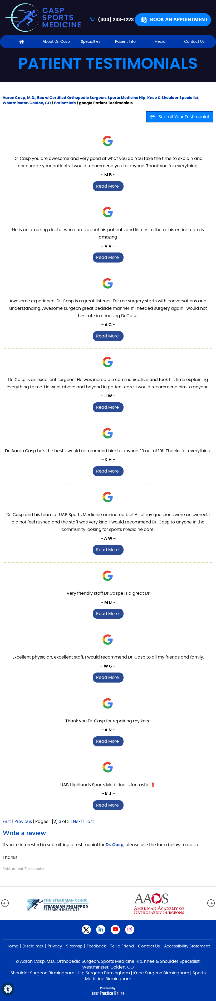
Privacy (55, 946)
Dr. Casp (115, 845)
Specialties (90, 42)
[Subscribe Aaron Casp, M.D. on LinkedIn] (100, 929)
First (7, 821)
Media (159, 42)
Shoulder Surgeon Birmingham (42, 973)
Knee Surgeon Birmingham (161, 973)
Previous (23, 821)
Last (90, 821)
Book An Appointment (179, 19)
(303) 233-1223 (116, 19)
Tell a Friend (122, 946)
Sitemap (74, 946)
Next (77, 821)
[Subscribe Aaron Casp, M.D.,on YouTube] (115, 929)
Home (21, 41)
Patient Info (125, 42)
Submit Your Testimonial (184, 117)
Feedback (96, 946)
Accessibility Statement (187, 946)
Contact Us (194, 42)
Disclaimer (32, 946)
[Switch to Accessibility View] (7, 989)
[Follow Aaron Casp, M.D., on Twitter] (86, 929)
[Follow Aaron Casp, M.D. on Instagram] (129, 929)
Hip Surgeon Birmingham (104, 973)
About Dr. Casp (56, 42)
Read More (107, 186)
